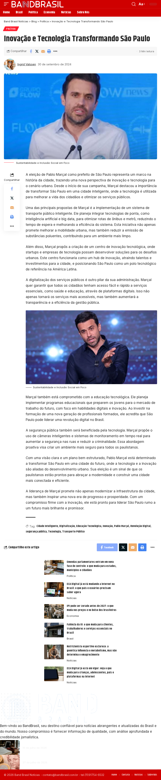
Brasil (70, 638)
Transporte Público (73, 532)
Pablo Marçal (121, 526)
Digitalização (67, 526)
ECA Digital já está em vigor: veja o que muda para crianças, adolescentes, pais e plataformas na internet (90, 672)
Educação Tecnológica (88, 526)
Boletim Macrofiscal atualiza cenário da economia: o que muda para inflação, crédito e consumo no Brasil (82, 757)
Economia (73, 615)
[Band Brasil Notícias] (37, 4)
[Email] (43, 51)
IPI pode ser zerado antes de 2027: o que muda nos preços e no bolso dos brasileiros (91, 608)
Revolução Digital (140, 526)
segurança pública (36, 532)
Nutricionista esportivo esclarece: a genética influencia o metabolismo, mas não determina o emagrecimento (92, 650)
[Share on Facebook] (31, 51)
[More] (55, 51)
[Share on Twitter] (37, 51)
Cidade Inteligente (47, 526)
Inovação (108, 526)
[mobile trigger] (7, 4)
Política (11, 28)
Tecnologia (54, 532)
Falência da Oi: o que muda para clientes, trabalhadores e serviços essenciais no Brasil (90, 628)
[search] (134, 4)
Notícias (72, 598)
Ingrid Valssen (26, 64)
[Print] (49, 51)
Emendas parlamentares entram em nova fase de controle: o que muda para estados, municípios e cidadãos (91, 566)
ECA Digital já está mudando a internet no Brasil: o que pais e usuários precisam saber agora (91, 588)
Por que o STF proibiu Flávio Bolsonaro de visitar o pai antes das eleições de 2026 (70, 742)
